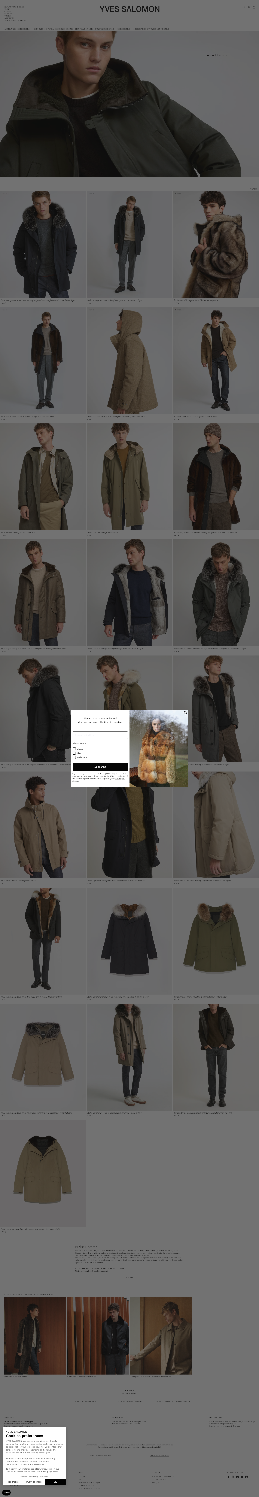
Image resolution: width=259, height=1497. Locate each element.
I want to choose (34, 1482)
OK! (55, 1482)
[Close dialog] (185, 712)
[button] (6, 1493)
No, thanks (13, 1482)
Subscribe (100, 767)
